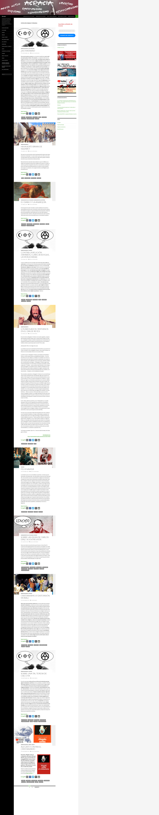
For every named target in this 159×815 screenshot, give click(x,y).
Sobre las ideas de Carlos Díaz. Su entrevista (35, 538)
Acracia (4, 16)
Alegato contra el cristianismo (31, 747)
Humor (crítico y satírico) (6, 46)
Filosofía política (30, 225)
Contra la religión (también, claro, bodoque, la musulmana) (35, 254)
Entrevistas (4, 44)
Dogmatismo (43, 719)
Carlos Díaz (39, 567)
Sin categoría (31, 48)
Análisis (3, 34)
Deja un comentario (35, 53)
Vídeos (33, 744)
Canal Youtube (4, 37)
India (31, 721)
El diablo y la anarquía (33, 202)
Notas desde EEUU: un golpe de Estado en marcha (66, 114)
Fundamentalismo (25, 721)
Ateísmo (23, 117)
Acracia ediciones (5, 27)
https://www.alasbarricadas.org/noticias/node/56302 (39, 436)
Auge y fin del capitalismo (52, 16)
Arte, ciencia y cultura (62, 16)
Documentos (4, 41)
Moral (23, 646)
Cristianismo (29, 117)
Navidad (35, 511)
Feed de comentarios (61, 126)
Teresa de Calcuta (42, 721)
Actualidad (4, 30)
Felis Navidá (27, 469)
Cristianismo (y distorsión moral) (35, 596)
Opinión (30, 250)
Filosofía (23, 225)
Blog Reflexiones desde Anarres (6, 67)
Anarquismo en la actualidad (28, 16)
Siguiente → (37, 787)
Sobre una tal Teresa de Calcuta (34, 674)
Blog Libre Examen (5, 69)
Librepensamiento (71, 16)
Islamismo (44, 117)
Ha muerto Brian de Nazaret (31, 147)
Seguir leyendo (24, 111)
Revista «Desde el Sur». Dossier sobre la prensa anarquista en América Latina (66, 111)
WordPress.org (60, 129)
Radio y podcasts (5, 55)
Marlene (59, 105)
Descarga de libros (5, 39)
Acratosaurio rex (46, 434)
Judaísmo (23, 118)
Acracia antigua (5, 60)
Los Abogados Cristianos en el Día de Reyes (34, 330)
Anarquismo (32, 567)
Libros (30, 744)
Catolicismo (45, 567)
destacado (35, 117)
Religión (37, 118)
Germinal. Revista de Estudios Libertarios (5, 63)
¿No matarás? (28, 50)
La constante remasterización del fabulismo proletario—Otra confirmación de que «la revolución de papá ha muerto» (66, 101)
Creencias (28, 780)
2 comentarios (34, 600)
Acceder (59, 122)
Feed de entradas (60, 124)
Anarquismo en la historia (40, 16)
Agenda (3, 32)
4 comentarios (34, 678)
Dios (40, 117)
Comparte (23, 113)
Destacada (30, 568)
